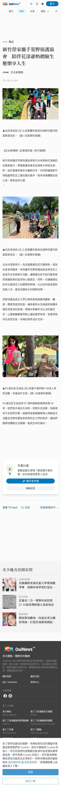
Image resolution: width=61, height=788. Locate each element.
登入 (52, 3)
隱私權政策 (14, 762)
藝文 (11, 11)
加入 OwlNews (10, 682)
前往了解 (30, 781)
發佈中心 (34, 682)
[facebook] (5, 696)
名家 (32, 11)
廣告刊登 (34, 676)
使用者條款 (31, 762)
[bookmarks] (37, 4)
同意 (30, 772)
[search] (56, 11)
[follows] (31, 4)
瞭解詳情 (30, 488)
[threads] (10, 696)
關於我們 (7, 676)
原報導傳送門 (48, 507)
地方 (22, 11)
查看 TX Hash (10, 507)
